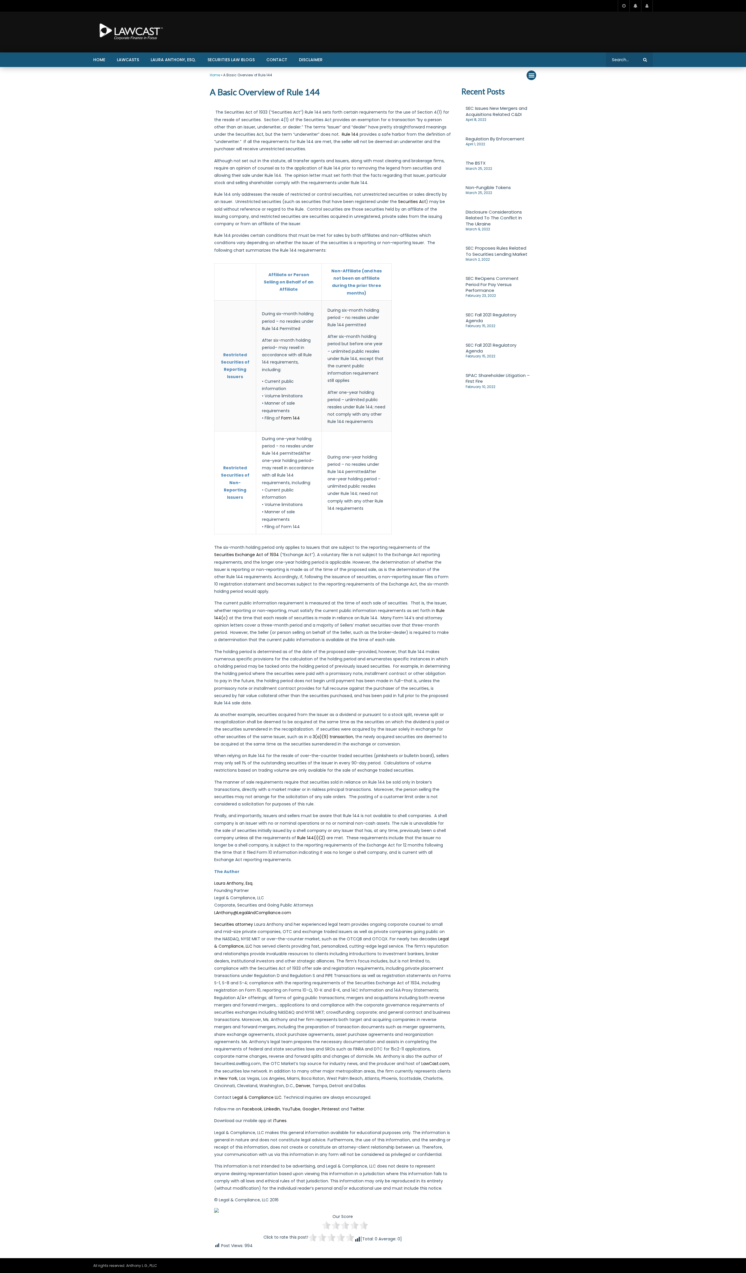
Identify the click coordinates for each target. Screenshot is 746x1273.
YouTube (291, 1109)
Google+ (311, 1109)
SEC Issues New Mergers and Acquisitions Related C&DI (496, 111)
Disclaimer (311, 60)
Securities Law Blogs (231, 60)
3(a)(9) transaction (333, 737)
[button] (531, 75)
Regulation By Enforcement (495, 139)
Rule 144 (350, 134)
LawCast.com (435, 1063)
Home (99, 60)
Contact (276, 60)
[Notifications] (635, 6)
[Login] (647, 6)
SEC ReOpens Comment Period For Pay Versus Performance (492, 284)
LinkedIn (272, 1109)
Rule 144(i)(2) (311, 838)
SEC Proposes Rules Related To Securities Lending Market (496, 251)
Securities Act (412, 201)
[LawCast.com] (130, 32)
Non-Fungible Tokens (488, 187)
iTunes (279, 1121)
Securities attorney (233, 924)
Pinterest (331, 1109)
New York (228, 1078)
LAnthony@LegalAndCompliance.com (252, 913)
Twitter (357, 1109)
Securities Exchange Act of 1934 (246, 555)
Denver (303, 1086)
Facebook (252, 1109)
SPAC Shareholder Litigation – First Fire (498, 378)
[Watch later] (623, 6)
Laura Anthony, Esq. (173, 60)
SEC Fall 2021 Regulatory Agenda (491, 318)
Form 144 (290, 418)
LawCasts (128, 60)
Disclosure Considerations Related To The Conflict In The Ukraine (494, 218)
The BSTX (475, 163)
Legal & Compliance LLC (257, 1097)
